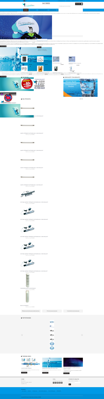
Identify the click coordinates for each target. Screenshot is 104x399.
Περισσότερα (3, 46)
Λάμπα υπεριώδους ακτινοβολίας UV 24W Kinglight (31, 150)
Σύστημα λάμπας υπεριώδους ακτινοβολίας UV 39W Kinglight (34, 202)
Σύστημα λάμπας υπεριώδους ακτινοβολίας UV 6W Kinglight (34, 271)
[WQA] (52, 339)
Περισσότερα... (24, 372)
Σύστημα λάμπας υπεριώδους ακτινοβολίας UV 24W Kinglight (34, 236)
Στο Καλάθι (29, 63)
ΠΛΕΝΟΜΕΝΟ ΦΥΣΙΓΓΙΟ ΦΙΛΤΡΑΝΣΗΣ (28, 288)
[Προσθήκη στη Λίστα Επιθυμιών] (26, 61)
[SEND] (70, 384)
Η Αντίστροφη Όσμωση (26, 368)
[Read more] (31, 61)
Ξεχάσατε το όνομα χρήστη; (42, 50)
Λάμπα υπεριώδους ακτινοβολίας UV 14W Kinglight (31, 167)
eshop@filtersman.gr (24, 383)
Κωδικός (33, 42)
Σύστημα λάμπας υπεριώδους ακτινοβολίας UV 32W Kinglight (34, 219)
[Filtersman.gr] (28, 5)
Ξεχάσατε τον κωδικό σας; (42, 49)
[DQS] (52, 343)
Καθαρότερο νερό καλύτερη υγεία (49, 368)
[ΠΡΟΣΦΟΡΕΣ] (41, 84)
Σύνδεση (39, 47)
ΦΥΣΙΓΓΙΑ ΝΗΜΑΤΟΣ (24, 305)
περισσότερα (3, 76)
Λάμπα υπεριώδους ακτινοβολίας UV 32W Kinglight (31, 133)
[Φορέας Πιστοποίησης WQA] (52, 330)
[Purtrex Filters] (52, 326)
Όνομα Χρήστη (32, 39)
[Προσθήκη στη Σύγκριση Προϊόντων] (28, 61)
